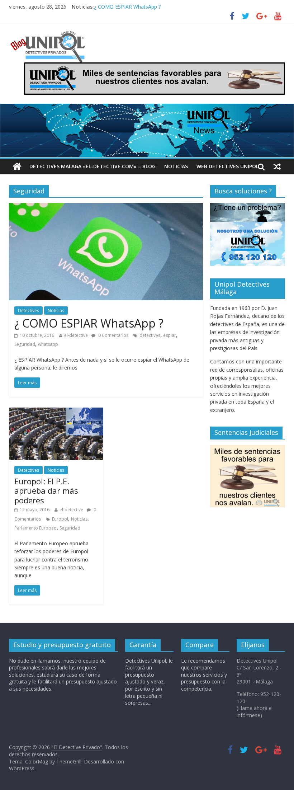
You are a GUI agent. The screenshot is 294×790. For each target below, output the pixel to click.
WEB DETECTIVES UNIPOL (227, 166)
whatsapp (48, 344)
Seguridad (24, 344)
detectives (149, 335)
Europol (60, 519)
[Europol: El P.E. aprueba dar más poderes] (56, 412)
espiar (169, 335)
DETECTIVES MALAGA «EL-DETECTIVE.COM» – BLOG (92, 166)
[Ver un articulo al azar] (277, 166)
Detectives (28, 310)
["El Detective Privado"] (56, 34)
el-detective (76, 335)
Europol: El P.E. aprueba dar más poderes (46, 490)
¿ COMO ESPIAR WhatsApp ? (127, 9)
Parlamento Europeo (35, 528)
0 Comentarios (112, 335)
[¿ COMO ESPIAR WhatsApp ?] (106, 207)
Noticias (176, 166)
